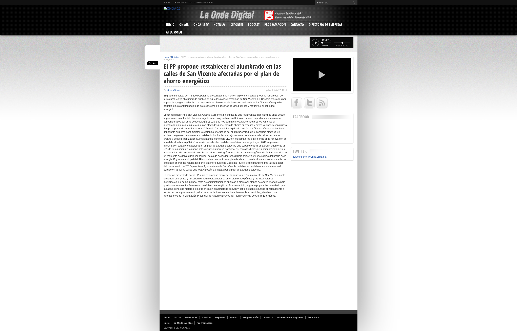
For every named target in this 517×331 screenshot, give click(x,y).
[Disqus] (225, 255)
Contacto (297, 24)
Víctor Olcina (173, 90)
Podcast (254, 24)
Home (166, 57)
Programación (205, 2)
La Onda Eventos (183, 2)
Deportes (236, 24)
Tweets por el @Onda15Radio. (310, 156)
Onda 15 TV (201, 24)
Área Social (174, 32)
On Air (184, 24)
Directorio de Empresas (325, 24)
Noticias (219, 24)
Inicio (167, 2)
